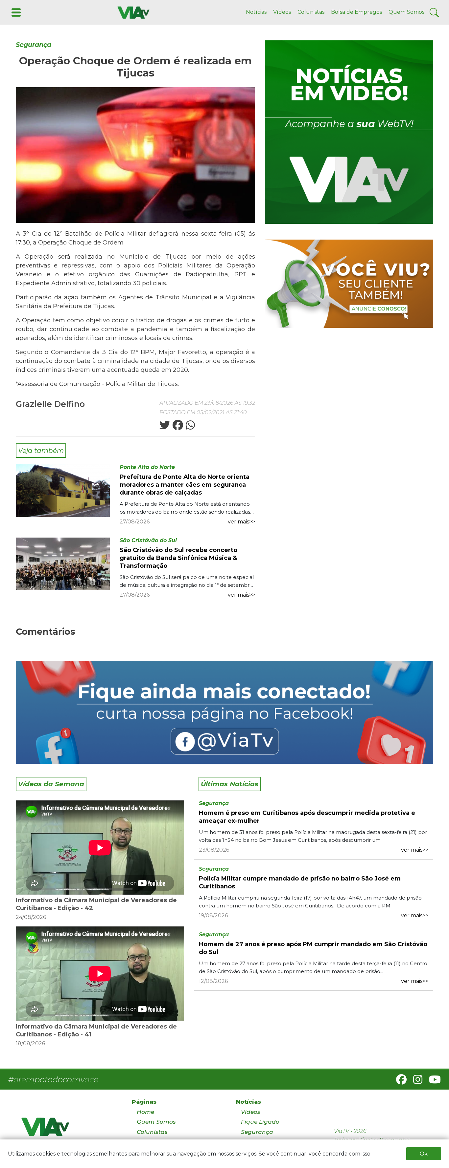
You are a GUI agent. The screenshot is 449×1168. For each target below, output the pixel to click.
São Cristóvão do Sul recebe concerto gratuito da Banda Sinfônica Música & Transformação (178, 557)
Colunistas (310, 12)
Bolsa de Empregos (356, 12)
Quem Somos (406, 12)
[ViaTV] (132, 12)
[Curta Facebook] (224, 712)
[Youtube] (432, 1081)
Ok (424, 1154)
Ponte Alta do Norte (147, 467)
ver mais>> (241, 522)
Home (145, 1112)
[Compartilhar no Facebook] (177, 427)
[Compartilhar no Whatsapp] (189, 427)
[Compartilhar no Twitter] (164, 427)
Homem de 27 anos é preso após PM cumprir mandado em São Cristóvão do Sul (313, 948)
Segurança (33, 45)
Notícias (256, 12)
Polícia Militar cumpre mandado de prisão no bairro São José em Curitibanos (300, 882)
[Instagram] (415, 1081)
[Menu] (15, 12)
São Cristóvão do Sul (148, 540)
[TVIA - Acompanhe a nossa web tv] (349, 132)
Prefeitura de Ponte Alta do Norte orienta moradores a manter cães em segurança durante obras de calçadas (184, 484)
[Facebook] (399, 1081)
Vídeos (282, 12)
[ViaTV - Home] (68, 1130)
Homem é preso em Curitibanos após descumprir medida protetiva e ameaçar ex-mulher (307, 816)
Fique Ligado (260, 1121)
